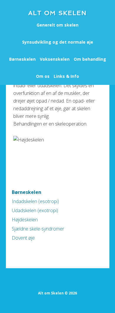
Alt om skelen (57, 13)
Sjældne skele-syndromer (38, 228)
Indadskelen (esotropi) (35, 201)
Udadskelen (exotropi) (35, 210)
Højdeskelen (25, 219)
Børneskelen (26, 192)
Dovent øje (23, 238)
